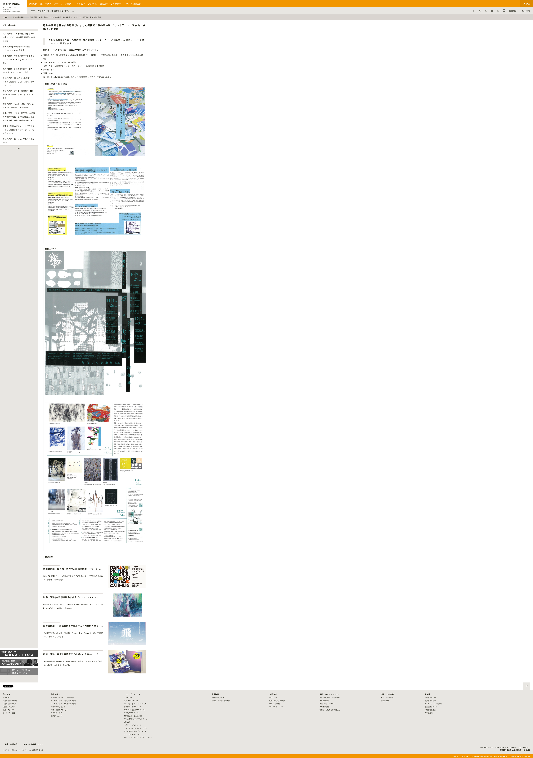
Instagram (480, 10)
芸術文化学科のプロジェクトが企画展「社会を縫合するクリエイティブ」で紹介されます (18, 130)
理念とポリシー (430, 697)
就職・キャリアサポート (328, 704)
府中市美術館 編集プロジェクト (135, 731)
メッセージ (7, 697)
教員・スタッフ (8, 710)
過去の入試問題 (274, 704)
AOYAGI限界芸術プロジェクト (135, 710)
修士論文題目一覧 (431, 707)
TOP (526, 686)
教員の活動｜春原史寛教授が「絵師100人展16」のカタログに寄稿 (17, 70)
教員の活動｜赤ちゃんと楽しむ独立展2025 (18, 141)
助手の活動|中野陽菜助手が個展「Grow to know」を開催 (16, 48)
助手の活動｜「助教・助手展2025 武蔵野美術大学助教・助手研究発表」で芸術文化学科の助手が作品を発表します (19, 117)
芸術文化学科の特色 (10, 701)
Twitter (486, 10)
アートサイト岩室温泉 (132, 734)
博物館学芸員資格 (218, 697)
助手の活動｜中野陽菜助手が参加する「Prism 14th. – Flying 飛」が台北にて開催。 (19, 59)
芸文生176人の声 (9, 707)
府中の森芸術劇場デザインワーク (136, 719)
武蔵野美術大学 (512, 10)
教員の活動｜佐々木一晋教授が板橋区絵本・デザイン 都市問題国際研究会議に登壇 (19, 37)
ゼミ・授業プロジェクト (59, 710)
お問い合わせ (498, 10)
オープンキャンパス (276, 707)
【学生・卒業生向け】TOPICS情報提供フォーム (51, 10)
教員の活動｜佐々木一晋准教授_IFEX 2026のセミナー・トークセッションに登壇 (19, 94)
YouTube (492, 10)
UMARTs (127, 722)
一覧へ (19, 148)
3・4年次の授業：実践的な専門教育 (63, 704)
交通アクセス (26, 750)
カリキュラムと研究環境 (433, 704)
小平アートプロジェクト (132, 725)
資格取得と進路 (430, 710)
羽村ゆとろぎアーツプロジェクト (136, 704)
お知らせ (6, 750)
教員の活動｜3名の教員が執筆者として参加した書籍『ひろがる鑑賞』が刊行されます (18, 81)
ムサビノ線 (128, 697)
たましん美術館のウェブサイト (84, 77)
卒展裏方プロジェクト (132, 713)
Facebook (474, 10)
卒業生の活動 (324, 707)
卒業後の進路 (324, 701)
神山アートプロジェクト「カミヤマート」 (139, 737)
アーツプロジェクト (63, 3)
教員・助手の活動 (387, 697)
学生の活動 (385, 701)
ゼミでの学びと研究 (58, 707)
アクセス (504, 10)
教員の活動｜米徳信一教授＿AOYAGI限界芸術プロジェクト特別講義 (18, 106)
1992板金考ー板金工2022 (133, 716)
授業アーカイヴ (56, 716)
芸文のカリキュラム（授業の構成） (63, 697)
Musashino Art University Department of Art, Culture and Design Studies (505, 747)
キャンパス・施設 (9, 713)
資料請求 (525, 10)
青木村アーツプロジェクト (133, 707)
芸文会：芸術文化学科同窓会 (330, 710)
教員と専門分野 (430, 701)
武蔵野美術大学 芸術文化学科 (515, 750)
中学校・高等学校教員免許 (221, 701)
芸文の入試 (273, 697)
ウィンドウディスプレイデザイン (136, 728)
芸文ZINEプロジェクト (132, 701)
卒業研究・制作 (56, 713)
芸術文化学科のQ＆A (10, 704)
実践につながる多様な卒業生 (330, 697)
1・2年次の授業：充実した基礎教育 (63, 701)
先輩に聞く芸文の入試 (277, 701)
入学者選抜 (429, 713)
